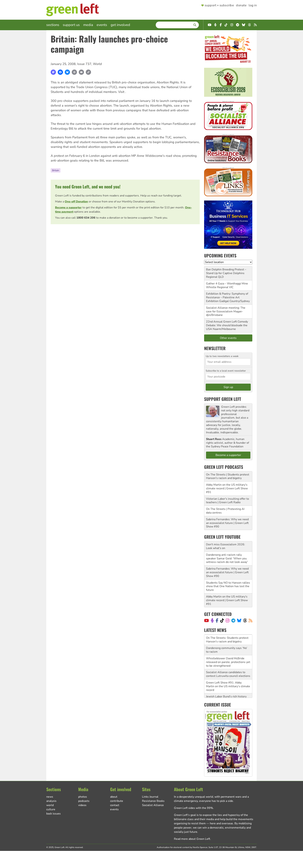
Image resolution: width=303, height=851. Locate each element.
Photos (82, 797)
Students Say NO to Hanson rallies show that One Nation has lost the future (228, 586)
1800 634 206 (85, 218)
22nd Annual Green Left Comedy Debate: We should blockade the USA (227, 325)
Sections (52, 24)
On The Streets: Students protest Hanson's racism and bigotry (227, 639)
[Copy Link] (88, 72)
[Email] (81, 72)
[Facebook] (60, 72)
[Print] (74, 72)
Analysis (51, 801)
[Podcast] (212, 620)
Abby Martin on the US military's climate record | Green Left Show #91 (227, 488)
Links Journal (150, 797)
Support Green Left (222, 399)
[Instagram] (227, 620)
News (49, 797)
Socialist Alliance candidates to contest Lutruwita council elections (228, 674)
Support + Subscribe (219, 5)
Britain (55, 170)
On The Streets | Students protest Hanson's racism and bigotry (227, 476)
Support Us (71, 24)
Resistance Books (153, 801)
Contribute (116, 801)
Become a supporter (68, 207)
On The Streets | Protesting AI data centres (225, 511)
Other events (228, 338)
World (97, 64)
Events (102, 24)
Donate (241, 5)
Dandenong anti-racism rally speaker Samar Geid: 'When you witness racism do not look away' (227, 558)
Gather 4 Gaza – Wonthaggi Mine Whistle (227, 285)
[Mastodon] (53, 72)
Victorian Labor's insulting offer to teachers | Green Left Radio (227, 500)
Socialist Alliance (153, 805)
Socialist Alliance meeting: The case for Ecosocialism (225, 309)
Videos (82, 805)
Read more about (192, 839)
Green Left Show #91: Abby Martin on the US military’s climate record (228, 686)
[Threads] (245, 620)
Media (88, 24)
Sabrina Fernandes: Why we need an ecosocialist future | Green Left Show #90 (227, 523)
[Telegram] (233, 620)
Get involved (120, 24)
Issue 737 (84, 64)
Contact (114, 805)
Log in (253, 5)
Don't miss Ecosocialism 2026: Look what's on (225, 546)
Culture (50, 809)
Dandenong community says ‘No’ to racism (226, 650)
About (113, 797)
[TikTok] (222, 620)
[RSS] (250, 620)
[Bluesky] (67, 72)
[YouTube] (206, 620)
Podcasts (83, 801)
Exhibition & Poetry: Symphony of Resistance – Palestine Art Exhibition (227, 297)
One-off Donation (76, 201)
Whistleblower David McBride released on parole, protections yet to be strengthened (228, 662)
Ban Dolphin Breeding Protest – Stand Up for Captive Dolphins (226, 271)
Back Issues (53, 814)
